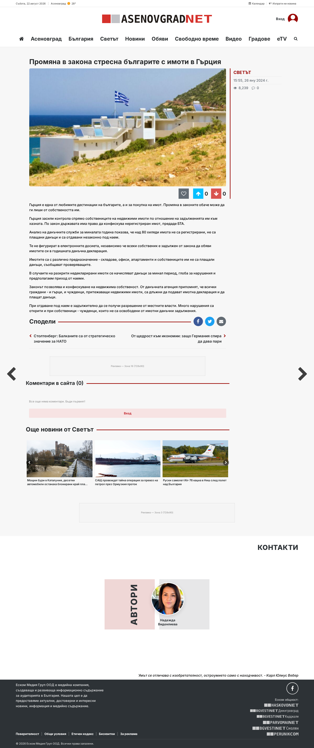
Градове (259, 39)
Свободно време (197, 39)
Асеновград (46, 39)
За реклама (128, 734)
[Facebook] (292, 688)
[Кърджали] (277, 716)
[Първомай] (280, 722)
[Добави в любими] (184, 193)
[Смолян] (275, 728)
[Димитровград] (274, 711)
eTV (282, 39)
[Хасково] (281, 705)
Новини (135, 39)
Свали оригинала (44, 73)
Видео (234, 39)
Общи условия (55, 734)
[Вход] (292, 18)
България (81, 39)
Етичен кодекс (83, 734)
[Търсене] (294, 38)
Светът (109, 39)
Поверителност (27, 734)
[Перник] (282, 734)
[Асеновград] (157, 19)
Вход (280, 19)
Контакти (278, 547)
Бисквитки (107, 734)
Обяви (160, 39)
